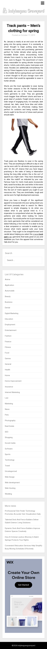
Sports (7, 454)
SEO (6, 432)
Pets (7, 415)
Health (7, 370)
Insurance (9, 387)
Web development (12, 482)
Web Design (10, 477)
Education (9, 319)
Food (7, 353)
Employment (10, 324)
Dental (7, 308)
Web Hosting (10, 488)
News (7, 409)
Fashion (8, 336)
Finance (8, 341)
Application (9, 285)
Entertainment (10, 330)
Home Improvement (13, 381)
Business (8, 302)
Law (6, 398)
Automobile (9, 291)
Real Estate (9, 426)
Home (7, 375)
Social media (10, 443)
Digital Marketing (11, 313)
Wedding (8, 494)
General (8, 364)
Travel (7, 466)
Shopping (9, 437)
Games (8, 358)
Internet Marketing (12, 392)
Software (9, 449)
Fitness (8, 347)
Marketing (9, 404)
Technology (9, 460)
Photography (10, 420)
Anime (7, 279)
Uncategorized (11, 471)
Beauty (8, 296)
